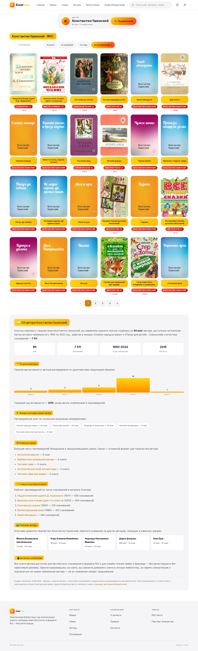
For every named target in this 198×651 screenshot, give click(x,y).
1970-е (65, 394)
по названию (67, 45)
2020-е (167, 394)
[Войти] (184, 4)
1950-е (31, 394)
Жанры (53, 5)
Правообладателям (115, 5)
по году (83, 45)
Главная (40, 5)
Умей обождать (27, 515)
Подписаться (125, 21)
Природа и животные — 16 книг (99, 425)
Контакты (115, 628)
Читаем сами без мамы (31, 473)
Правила (114, 621)
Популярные (75, 634)
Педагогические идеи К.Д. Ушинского (40, 495)
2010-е (133, 394)
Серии (65, 5)
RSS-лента (157, 615)
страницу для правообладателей (110, 584)
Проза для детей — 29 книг (66, 425)
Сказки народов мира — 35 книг (31, 425)
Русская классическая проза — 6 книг (34, 432)
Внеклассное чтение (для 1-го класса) (40, 500)
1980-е (99, 394)
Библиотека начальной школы (35, 459)
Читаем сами (25, 464)
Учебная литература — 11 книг (133, 425)
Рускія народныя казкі (30, 510)
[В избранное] (33, 89)
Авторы (77, 5)
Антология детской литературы (36, 469)
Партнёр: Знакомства (163, 621)
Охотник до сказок (28, 505)
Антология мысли (28, 454)
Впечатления (92, 5)
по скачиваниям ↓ (103, 45)
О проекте (115, 615)
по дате (50, 45)
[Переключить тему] (177, 4)
